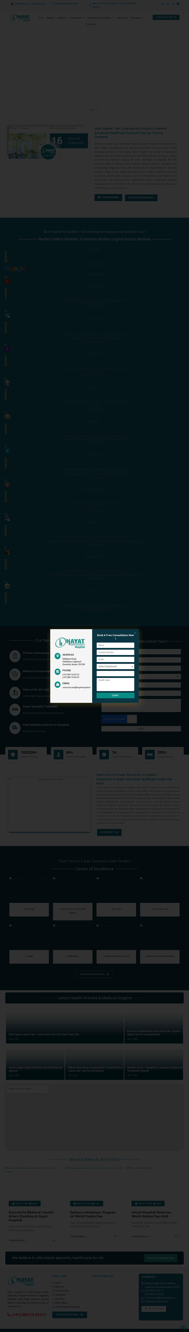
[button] (135, 633)
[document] (94, 666)
